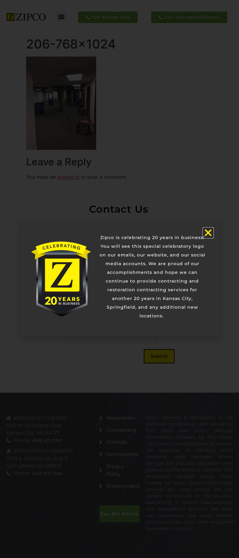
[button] (208, 232)
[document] (119, 279)
